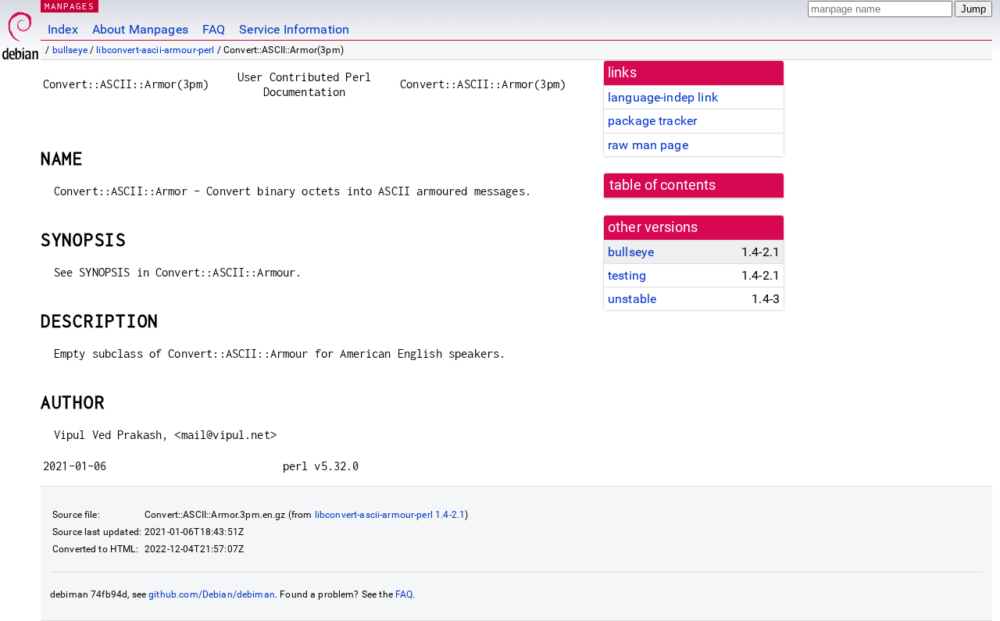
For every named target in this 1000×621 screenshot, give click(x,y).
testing (627, 275)
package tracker (652, 120)
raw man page (648, 144)
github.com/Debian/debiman (211, 594)
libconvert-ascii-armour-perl (155, 50)
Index (63, 29)
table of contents (662, 185)
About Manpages (140, 29)
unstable (632, 298)
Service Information (294, 29)
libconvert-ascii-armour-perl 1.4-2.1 (390, 514)
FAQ (213, 29)
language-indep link (663, 97)
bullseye (70, 50)
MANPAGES (70, 6)
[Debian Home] (20, 31)
